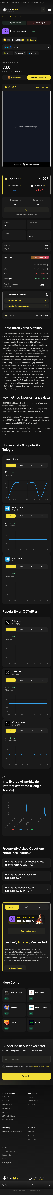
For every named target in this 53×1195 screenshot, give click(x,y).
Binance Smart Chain (16, 17)
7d (10, 465)
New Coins (5, 1101)
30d (21, 465)
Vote (26, 210)
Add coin (31, 1097)
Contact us (32, 1139)
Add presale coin (33, 1101)
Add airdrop (32, 1105)
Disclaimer (6, 1159)
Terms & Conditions (8, 1151)
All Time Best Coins (8, 1116)
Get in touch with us (39, 1179)
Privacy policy (7, 1155)
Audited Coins (7, 1112)
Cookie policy (6, 1163)
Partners (31, 1136)
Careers (31, 1132)
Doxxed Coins (7, 1108)
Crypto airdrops (7, 1120)
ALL (42, 465)
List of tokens (6, 1097)
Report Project (40, 23)
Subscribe (26, 1076)
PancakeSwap (16, 77)
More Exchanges (37, 77)
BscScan (33, 40)
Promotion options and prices (12, 1132)
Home (4, 17)
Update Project (15, 23)
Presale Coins (7, 1105)
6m (32, 465)
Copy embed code (28, 931)
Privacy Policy (45, 1066)
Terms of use (34, 1066)
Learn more (41, 1185)
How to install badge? (15, 968)
